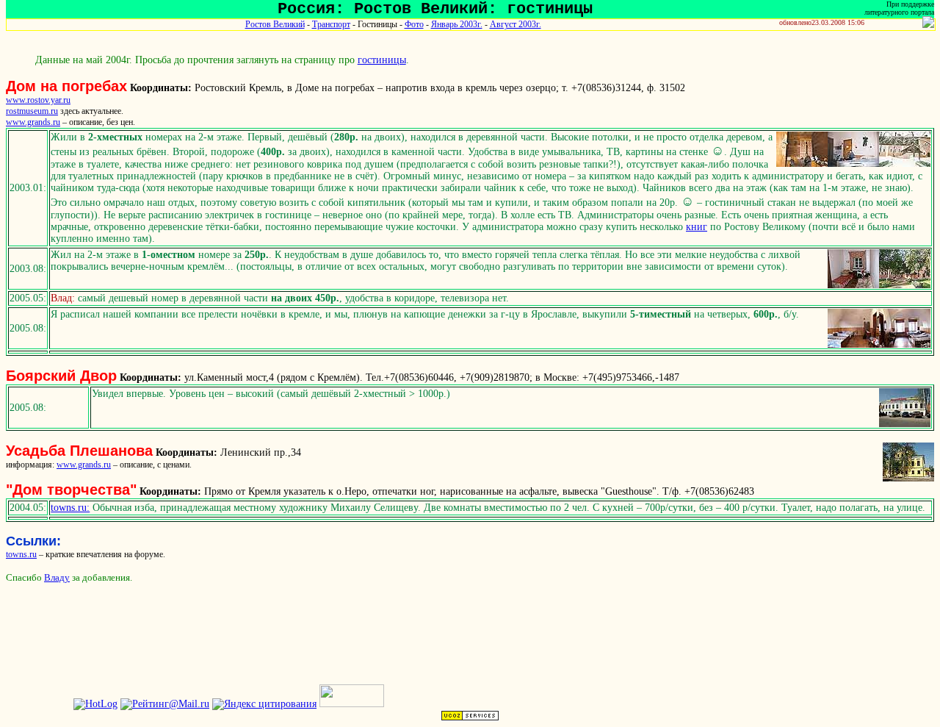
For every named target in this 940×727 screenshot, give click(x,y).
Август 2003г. (515, 24)
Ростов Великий (275, 24)
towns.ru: (70, 507)
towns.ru (21, 554)
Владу (57, 577)
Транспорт (331, 24)
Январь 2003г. (456, 24)
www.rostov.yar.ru (38, 100)
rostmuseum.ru (32, 111)
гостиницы (382, 59)
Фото (414, 24)
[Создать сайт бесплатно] (470, 717)
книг (696, 226)
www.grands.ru (33, 122)
